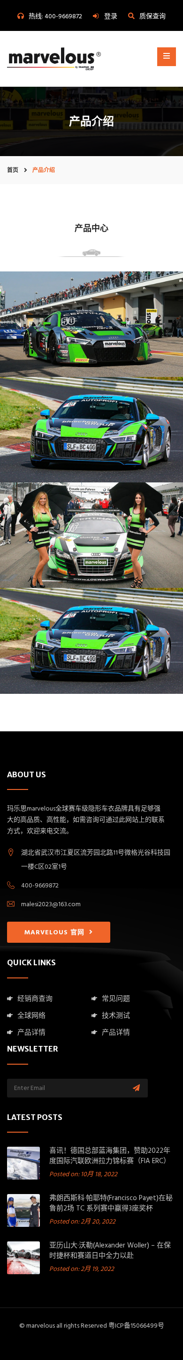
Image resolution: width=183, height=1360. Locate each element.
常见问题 (116, 1000)
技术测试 (116, 1016)
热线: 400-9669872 (55, 17)
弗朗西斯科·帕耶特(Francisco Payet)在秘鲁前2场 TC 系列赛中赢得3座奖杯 (111, 1204)
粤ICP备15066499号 (136, 1326)
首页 (12, 169)
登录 (110, 17)
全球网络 (31, 1016)
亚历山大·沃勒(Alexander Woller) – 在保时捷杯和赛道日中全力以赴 (110, 1251)
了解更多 (91, 345)
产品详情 (31, 1033)
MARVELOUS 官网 (55, 933)
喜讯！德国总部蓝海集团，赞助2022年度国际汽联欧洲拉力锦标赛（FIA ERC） (109, 1157)
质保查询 (152, 17)
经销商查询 (35, 1000)
